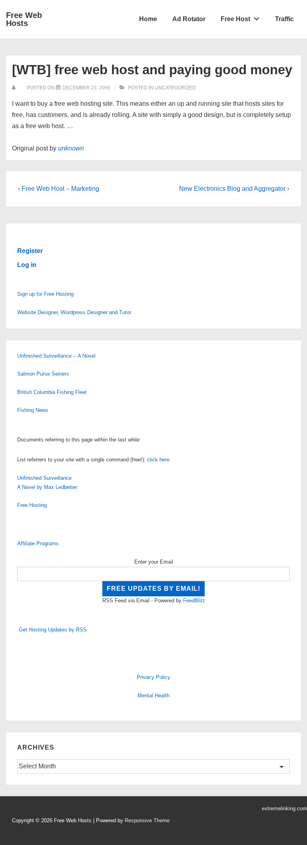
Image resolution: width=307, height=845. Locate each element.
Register (30, 250)
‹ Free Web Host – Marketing (58, 188)
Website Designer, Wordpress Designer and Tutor (74, 312)
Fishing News (32, 410)
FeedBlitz (194, 601)
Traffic (284, 19)
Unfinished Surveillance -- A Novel (56, 356)
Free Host (235, 19)
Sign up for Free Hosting (45, 294)
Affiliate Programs (38, 543)
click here (158, 460)
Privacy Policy (153, 677)
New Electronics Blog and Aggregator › (234, 188)
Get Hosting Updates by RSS (53, 630)
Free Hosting (32, 505)
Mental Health (153, 696)
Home (148, 19)
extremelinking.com (284, 808)
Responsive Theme (147, 820)
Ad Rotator (188, 19)
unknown (71, 148)
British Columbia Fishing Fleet (52, 392)
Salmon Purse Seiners (43, 374)
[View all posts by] (15, 88)
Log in (26, 264)
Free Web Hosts (24, 19)
